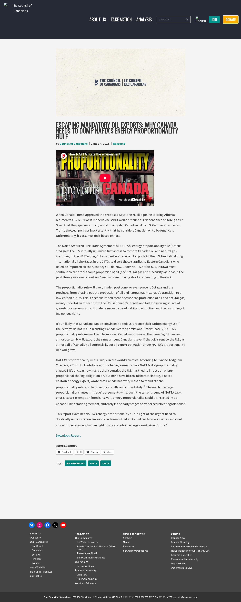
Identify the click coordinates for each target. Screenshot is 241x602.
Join (214, 19)
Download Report (68, 435)
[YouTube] (63, 525)
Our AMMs (37, 550)
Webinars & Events (85, 583)
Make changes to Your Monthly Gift (190, 550)
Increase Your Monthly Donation (189, 546)
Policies (36, 563)
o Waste (93, 542)
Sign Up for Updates (41, 571)
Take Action (121, 19)
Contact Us (36, 575)
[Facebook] (47, 525)
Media (126, 542)
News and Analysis (134, 533)
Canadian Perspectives (135, 550)
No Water (82, 542)
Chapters (82, 574)
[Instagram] (39, 525)
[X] (55, 525)
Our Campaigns (83, 537)
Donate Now (178, 537)
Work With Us (37, 567)
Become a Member (181, 555)
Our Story (35, 537)
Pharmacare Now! (87, 553)
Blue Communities (87, 578)
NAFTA (93, 463)
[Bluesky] (32, 525)
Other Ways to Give (181, 567)
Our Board (37, 546)
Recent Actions (85, 566)
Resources (128, 546)
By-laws (36, 554)
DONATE (231, 19)
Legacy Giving (178, 563)
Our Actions (81, 561)
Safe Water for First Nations (92, 546)
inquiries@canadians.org (185, 597)
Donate (175, 533)
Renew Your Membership (184, 559)
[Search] (187, 19)
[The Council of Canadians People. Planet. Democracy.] (20, 19)
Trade (106, 463)
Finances (36, 558)
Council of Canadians (74, 143)
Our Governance (39, 541)
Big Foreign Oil (75, 463)
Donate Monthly (180, 542)
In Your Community (85, 570)
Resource (119, 143)
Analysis (144, 19)
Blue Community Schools (91, 557)
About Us (97, 19)
